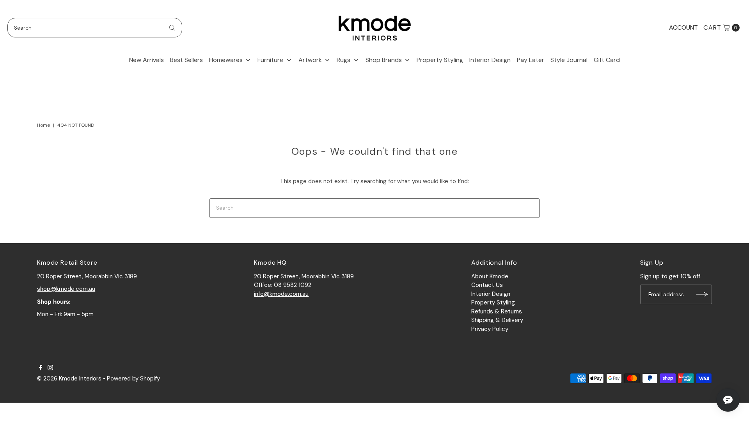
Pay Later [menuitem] (530, 60)
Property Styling (493, 302)
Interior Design (490, 294)
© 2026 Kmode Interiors (69, 378)
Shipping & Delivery (497, 320)
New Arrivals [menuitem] (146, 60)
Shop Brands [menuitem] (384, 60)
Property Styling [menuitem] (440, 60)
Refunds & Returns (496, 311)
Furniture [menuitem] (270, 60)
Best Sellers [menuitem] (186, 60)
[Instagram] (50, 368)
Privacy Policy (489, 329)
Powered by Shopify (133, 378)
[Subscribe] (702, 294)
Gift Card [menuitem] (607, 60)
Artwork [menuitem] (310, 60)
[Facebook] (40, 368)
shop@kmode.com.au (66, 289)
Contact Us (487, 285)
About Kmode (489, 276)
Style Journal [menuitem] (568, 60)
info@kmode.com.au (281, 294)
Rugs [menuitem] (343, 60)
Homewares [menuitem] (226, 60)
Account (683, 27)
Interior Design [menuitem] (490, 60)
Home (43, 125)
